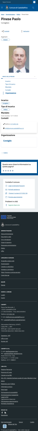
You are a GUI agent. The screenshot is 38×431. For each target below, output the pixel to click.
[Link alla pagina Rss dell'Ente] (5, 413)
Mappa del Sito (12, 424)
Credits (32, 422)
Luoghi (3, 295)
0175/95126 (14, 124)
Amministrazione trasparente (9, 395)
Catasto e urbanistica (7, 267)
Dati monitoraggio (6, 422)
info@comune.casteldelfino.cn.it (14, 128)
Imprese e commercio (7, 269)
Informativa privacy (6, 387)
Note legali (4, 389)
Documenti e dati (6, 237)
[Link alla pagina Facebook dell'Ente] (2, 413)
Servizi (21, 422)
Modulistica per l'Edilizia (8, 384)
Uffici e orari (4, 338)
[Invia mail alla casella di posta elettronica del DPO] (12, 351)
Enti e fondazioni (6, 239)
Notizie (3, 285)
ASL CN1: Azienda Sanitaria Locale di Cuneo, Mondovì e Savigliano (18, 379)
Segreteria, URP (5, 336)
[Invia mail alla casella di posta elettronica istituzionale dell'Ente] (15, 317)
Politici (18, 14)
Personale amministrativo (8, 245)
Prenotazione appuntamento (9, 401)
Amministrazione (10, 14)
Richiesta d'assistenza (7, 403)
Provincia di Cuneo (6, 372)
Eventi (3, 298)
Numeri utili (4, 341)
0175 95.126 (10, 314)
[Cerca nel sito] (32, 8)
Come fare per (5, 275)
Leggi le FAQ (4, 397)
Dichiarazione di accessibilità (9, 392)
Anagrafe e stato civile (7, 261)
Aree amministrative (7, 234)
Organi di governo (6, 242)
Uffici (2, 251)
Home (2, 14)
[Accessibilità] (4, 426)
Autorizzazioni (5, 264)
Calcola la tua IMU (6, 375)
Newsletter (4, 415)
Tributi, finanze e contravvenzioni (10, 272)
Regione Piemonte (7, 2)
